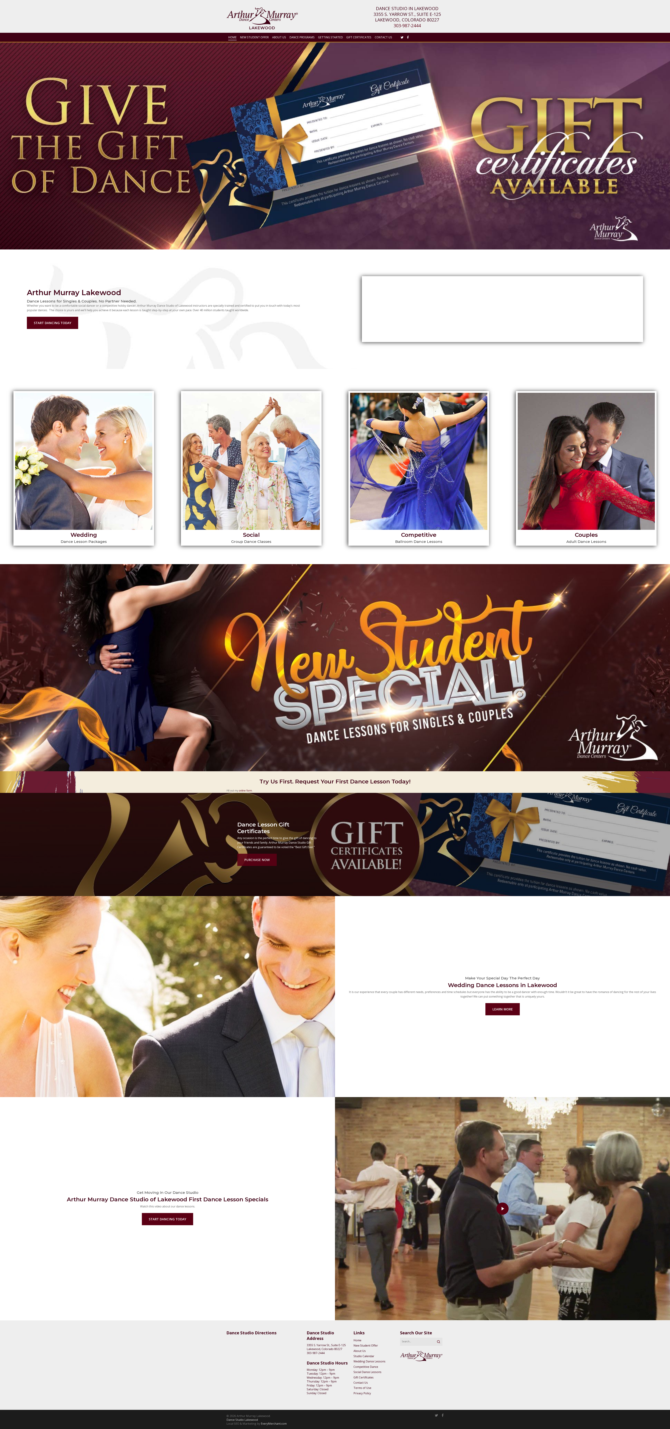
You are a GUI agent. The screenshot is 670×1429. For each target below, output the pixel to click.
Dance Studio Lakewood (242, 1420)
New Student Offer (365, 1345)
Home (357, 1340)
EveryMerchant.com (274, 1424)
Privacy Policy (362, 1393)
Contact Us (360, 1383)
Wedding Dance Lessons (369, 1361)
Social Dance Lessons (367, 1372)
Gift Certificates (363, 1377)
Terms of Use (362, 1388)
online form (245, 790)
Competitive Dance (365, 1367)
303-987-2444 (407, 25)
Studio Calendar (363, 1356)
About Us (359, 1351)
